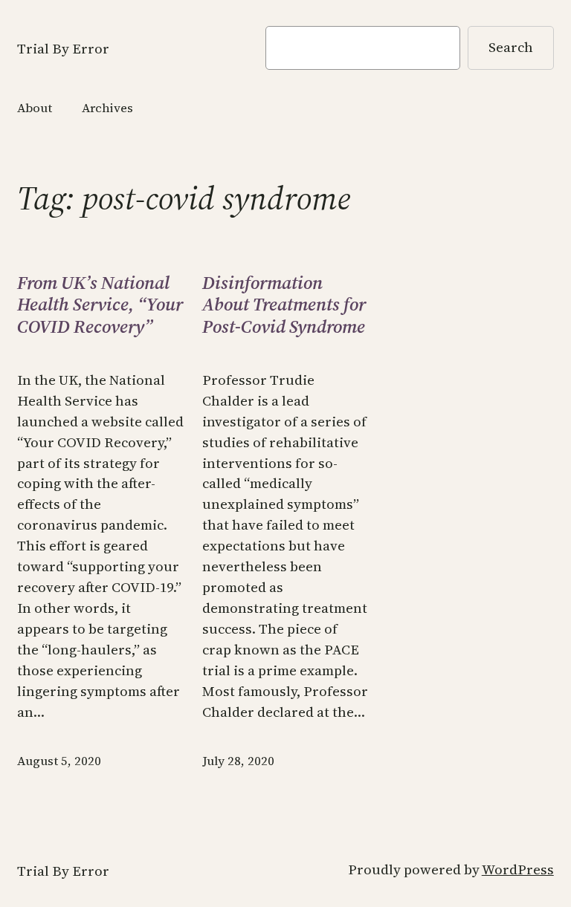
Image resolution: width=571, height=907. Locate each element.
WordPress (518, 869)
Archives (107, 108)
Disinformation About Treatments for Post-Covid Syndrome (284, 305)
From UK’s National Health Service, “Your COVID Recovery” (100, 305)
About (34, 108)
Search (510, 47)
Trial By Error (63, 48)
